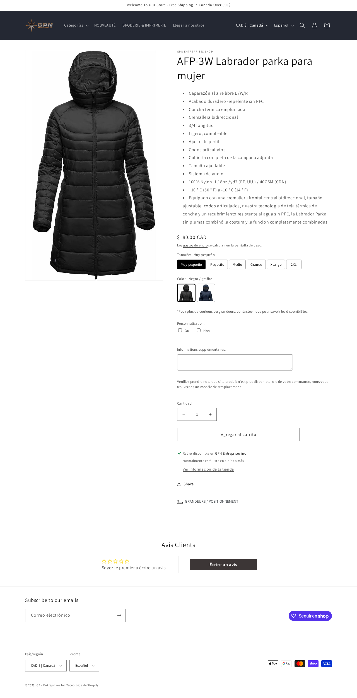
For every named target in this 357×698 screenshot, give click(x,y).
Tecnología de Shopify (82, 685)
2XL (293, 264)
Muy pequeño (191, 264)
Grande (256, 264)
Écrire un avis (223, 565)
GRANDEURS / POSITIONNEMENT (211, 501)
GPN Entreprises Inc (51, 685)
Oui (187, 330)
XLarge (276, 264)
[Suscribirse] (119, 615)
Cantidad (184, 403)
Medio (237, 264)
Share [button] (189, 483)
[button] (76, 25)
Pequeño (217, 264)
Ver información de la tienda (208, 469)
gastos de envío (195, 245)
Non (206, 330)
